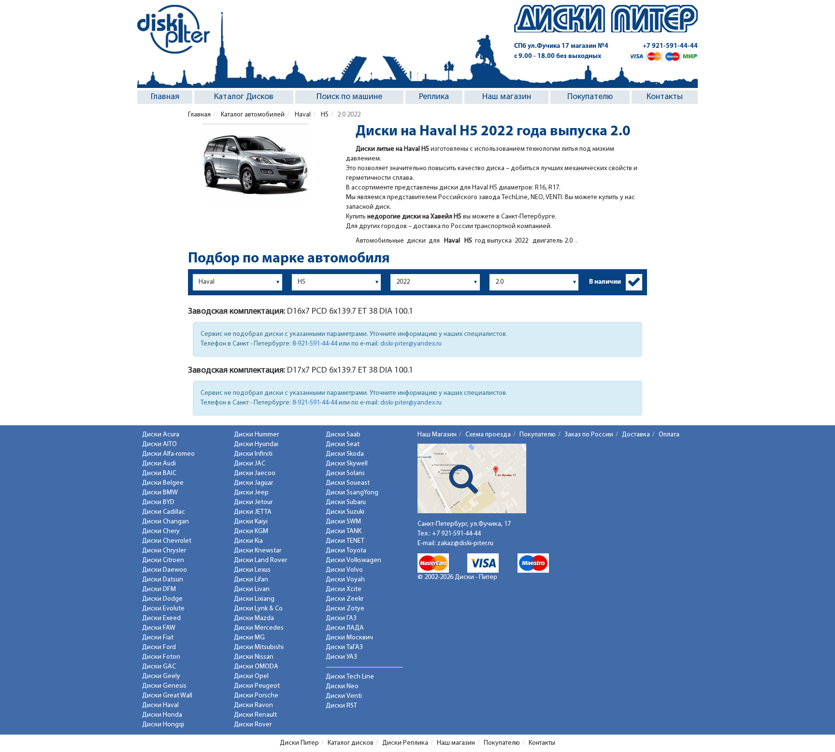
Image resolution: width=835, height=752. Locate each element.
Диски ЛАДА (345, 628)
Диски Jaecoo (254, 473)
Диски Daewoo (164, 570)
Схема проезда (488, 434)
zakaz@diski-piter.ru (465, 543)
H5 (324, 114)
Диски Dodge (162, 599)
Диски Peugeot (257, 686)
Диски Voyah (345, 579)
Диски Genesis (164, 686)
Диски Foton (161, 657)
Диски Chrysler (164, 550)
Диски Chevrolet (166, 541)
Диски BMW (160, 492)
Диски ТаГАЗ (344, 647)
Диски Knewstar (257, 550)
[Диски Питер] (173, 29)
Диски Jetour (253, 502)
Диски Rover (253, 724)
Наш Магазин (437, 434)
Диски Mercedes (259, 628)
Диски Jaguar (253, 483)
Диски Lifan (251, 579)
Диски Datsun (162, 579)
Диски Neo (342, 686)
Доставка (636, 434)
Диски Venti (344, 696)
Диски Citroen (163, 560)
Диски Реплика (405, 743)
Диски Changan (165, 521)
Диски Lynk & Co (258, 608)
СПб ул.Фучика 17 (561, 46)
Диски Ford (159, 647)
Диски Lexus (252, 570)
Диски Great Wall (167, 695)
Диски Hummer (256, 434)
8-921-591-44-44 (314, 343)
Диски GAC (159, 666)
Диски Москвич (349, 637)
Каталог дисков (351, 743)
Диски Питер (299, 743)
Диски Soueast (348, 483)
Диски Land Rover (260, 560)
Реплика (434, 97)
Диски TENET (345, 541)
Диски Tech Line (350, 676)
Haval (302, 114)
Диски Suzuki (345, 512)
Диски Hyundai (256, 444)
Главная (165, 97)
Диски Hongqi (163, 724)
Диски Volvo (344, 570)
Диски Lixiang (254, 599)
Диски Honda (162, 715)
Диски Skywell (347, 463)
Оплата (669, 434)
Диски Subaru (346, 502)
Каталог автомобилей (252, 114)
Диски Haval (160, 705)
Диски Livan (252, 589)
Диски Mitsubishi (259, 647)
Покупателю (590, 97)
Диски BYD (158, 502)
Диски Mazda (254, 618)
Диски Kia (248, 541)
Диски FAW (158, 628)
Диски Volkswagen (353, 560)
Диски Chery (161, 531)
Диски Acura (160, 434)
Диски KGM (251, 531)
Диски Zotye (345, 608)
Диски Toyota (346, 550)
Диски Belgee (163, 483)
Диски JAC (249, 463)
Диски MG (249, 637)
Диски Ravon (253, 705)
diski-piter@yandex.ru (411, 343)
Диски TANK (343, 531)
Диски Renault (255, 715)
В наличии (605, 282)
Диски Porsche (256, 695)
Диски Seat (343, 444)
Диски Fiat (157, 637)
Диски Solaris (345, 473)
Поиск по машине (349, 97)
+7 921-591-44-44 (670, 46)
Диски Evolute (163, 608)
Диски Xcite (343, 589)
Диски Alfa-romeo (168, 454)
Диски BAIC (159, 473)
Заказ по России (588, 434)
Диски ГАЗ (341, 618)
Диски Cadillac (163, 512)
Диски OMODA (256, 666)
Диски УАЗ (341, 657)
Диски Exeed (161, 618)
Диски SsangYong (352, 492)
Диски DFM (159, 589)
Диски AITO (159, 444)
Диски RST (341, 705)
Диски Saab (343, 434)
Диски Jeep (251, 492)
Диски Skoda (345, 454)
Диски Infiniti (253, 454)
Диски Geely (161, 676)
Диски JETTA (253, 512)
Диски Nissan (254, 657)
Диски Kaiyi (251, 521)
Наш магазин (506, 97)
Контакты (665, 97)
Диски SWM (343, 521)
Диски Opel (251, 676)
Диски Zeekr (344, 599)
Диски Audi (159, 463)
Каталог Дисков (244, 97)
